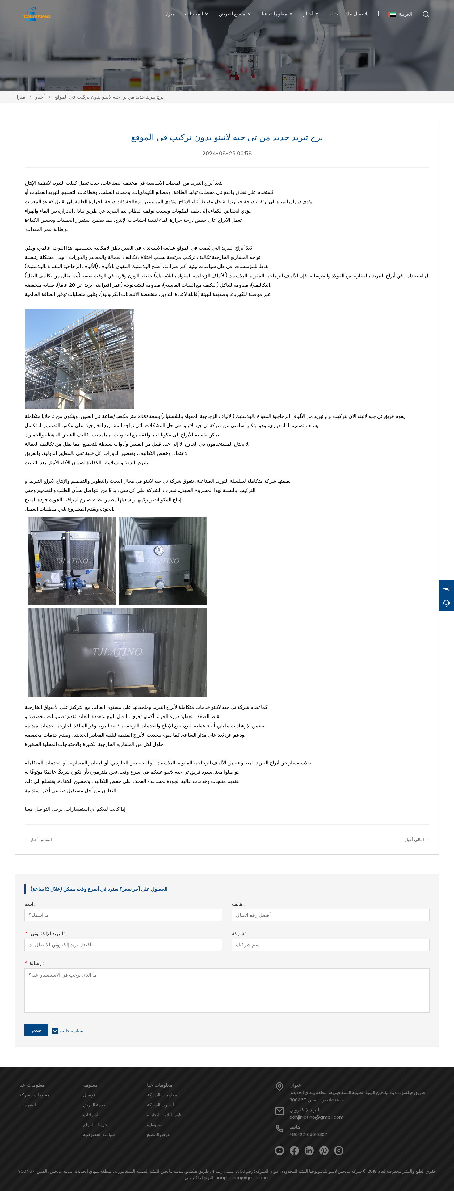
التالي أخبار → (417, 839)
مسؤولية (154, 1125)
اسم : (29, 904)
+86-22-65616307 (308, 1134)
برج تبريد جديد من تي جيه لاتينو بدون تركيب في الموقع (109, 96)
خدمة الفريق (94, 1105)
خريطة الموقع (95, 1125)
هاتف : (238, 904)
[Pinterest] (324, 1151)
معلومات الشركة (34, 1095)
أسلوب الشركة (160, 1105)
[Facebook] (294, 1151)
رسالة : (34, 964)
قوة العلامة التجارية (164, 1115)
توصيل (89, 1095)
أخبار (40, 96)
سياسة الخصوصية (99, 1134)
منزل (20, 96)
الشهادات (27, 1105)
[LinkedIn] (309, 1151)
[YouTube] (279, 1151)
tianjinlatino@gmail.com (316, 1117)
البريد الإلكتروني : (44, 934)
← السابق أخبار (38, 839)
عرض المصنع (158, 1134)
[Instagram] (339, 1151)
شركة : (239, 934)
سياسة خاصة (71, 1031)
